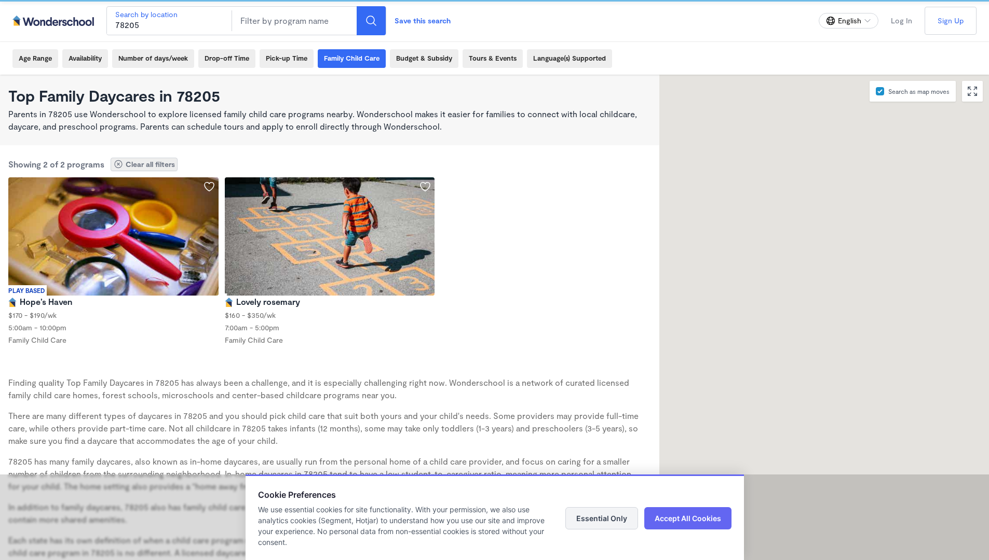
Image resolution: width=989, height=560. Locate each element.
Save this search (423, 20)
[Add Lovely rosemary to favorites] (425, 186)
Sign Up (951, 20)
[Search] (371, 20)
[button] (911, 137)
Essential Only (601, 518)
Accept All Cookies (688, 518)
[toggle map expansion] (972, 91)
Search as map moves (919, 91)
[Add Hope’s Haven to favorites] (209, 186)
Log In (901, 20)
